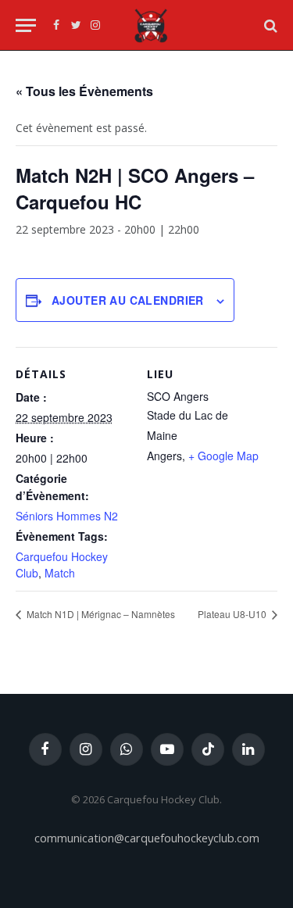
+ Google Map (223, 455)
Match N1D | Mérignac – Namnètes (99, 613)
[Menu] (26, 25)
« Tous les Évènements (84, 91)
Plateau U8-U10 (233, 613)
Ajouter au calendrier (128, 300)
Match (60, 573)
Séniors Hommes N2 (67, 516)
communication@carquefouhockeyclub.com (146, 837)
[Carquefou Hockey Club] (150, 25)
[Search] (269, 25)
